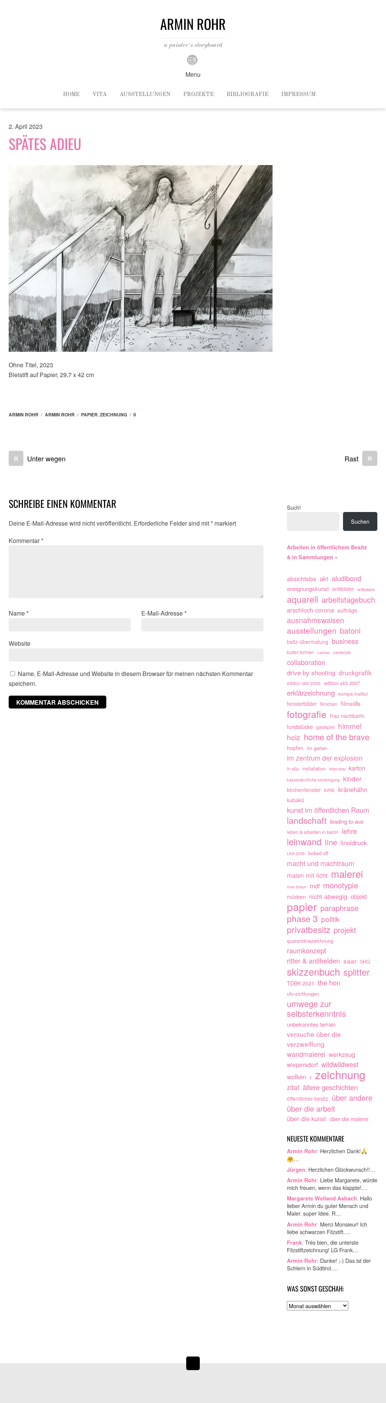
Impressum (298, 94)
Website (20, 643)
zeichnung (113, 414)
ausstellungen (312, 631)
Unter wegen (40, 459)
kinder (352, 778)
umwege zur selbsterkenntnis (316, 1008)
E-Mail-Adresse (164, 613)
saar (350, 960)
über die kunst (306, 1118)
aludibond (346, 578)
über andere (352, 1098)
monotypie (340, 885)
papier (89, 414)
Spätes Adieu (45, 143)
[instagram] (192, 59)
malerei (347, 874)
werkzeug (342, 1054)
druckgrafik (355, 672)
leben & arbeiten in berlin (313, 832)
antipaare (366, 589)
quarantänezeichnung (310, 940)
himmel (349, 726)
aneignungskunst (308, 588)
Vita (99, 94)
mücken (296, 896)
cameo (323, 652)
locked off (318, 853)
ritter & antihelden (313, 960)
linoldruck (353, 842)
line (331, 842)
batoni (350, 631)
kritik (329, 790)
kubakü (295, 800)
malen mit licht (307, 875)
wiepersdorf (302, 1064)
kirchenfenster (304, 790)
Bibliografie (247, 94)
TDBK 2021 (300, 983)
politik (330, 919)
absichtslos (301, 578)
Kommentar (26, 540)
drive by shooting (311, 672)
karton (357, 767)
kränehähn (352, 789)
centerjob (342, 652)
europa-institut (353, 693)
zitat (293, 1087)
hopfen (295, 748)
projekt (345, 930)
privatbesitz (308, 929)
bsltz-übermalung (307, 641)
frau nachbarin (347, 715)
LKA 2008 (296, 853)
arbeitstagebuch (348, 600)
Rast (358, 459)
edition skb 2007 (342, 683)
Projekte (198, 94)
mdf (315, 886)
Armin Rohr (23, 414)
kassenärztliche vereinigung (313, 780)
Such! (294, 507)
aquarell (302, 599)
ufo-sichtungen (303, 993)
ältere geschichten (330, 1087)
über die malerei (348, 1119)
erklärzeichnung (311, 693)
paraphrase (339, 908)
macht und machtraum (320, 863)
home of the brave (336, 737)
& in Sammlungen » (312, 557)
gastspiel (325, 727)
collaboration (306, 662)
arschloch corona (310, 609)
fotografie (306, 714)
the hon (329, 982)
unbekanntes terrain (311, 1024)
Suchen (360, 521)
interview (337, 769)
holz (293, 737)
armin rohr (60, 414)
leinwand (304, 842)
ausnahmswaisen (315, 620)
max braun (296, 886)
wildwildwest (339, 1064)
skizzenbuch (313, 972)
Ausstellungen (144, 94)
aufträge (347, 610)
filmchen (328, 704)
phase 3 (302, 918)
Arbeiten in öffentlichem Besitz (327, 547)
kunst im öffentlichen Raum (328, 810)
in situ (293, 768)
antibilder (343, 588)
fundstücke (300, 726)
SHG (365, 961)
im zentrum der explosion (325, 758)
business (345, 641)
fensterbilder (302, 703)
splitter (356, 972)
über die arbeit (311, 1109)
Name (19, 613)
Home (71, 94)
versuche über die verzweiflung (314, 1039)
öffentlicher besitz (307, 1098)
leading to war (347, 821)
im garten (317, 748)
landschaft (306, 820)
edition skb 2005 (304, 683)
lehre (349, 831)
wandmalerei (306, 1054)
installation (314, 768)
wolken (296, 1076)
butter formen (300, 652)
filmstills (351, 703)
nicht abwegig (328, 896)
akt (324, 578)
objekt (359, 896)
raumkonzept (306, 950)
